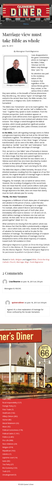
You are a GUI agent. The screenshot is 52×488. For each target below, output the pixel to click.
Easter (4, 392)
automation (7, 385)
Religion (18, 259)
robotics (5, 454)
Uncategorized (8, 475)
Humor (5, 420)
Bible (34, 259)
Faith (12, 259)
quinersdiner (18, 302)
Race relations (8, 444)
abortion (5, 382)
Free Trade (6, 409)
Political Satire (7, 433)
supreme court (8, 457)
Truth (4, 471)
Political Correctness (10, 430)
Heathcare (6, 413)
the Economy (7, 468)
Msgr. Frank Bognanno (34, 262)
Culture (5, 389)
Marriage (20, 262)
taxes (4, 461)
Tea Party (6, 464)
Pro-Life (5, 440)
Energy (5, 395)
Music (4, 426)
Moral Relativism (8, 423)
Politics (5, 437)
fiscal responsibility (9, 402)
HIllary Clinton (7, 416)
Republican (6, 450)
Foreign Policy (7, 406)
